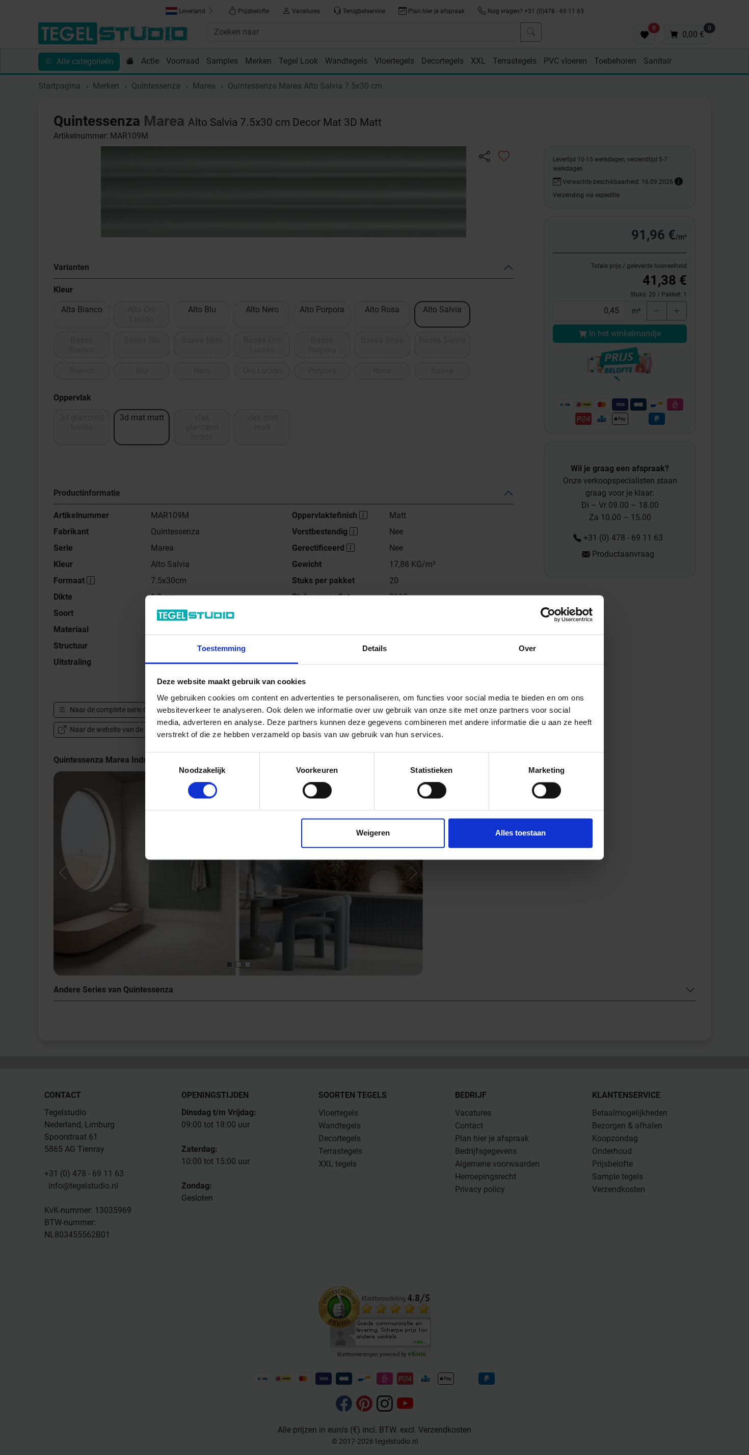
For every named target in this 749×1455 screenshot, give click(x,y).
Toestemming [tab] (221, 648)
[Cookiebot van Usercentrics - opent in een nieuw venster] (548, 615)
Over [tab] (527, 648)
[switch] (317, 791)
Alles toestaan (520, 832)
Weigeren (373, 832)
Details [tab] (374, 648)
